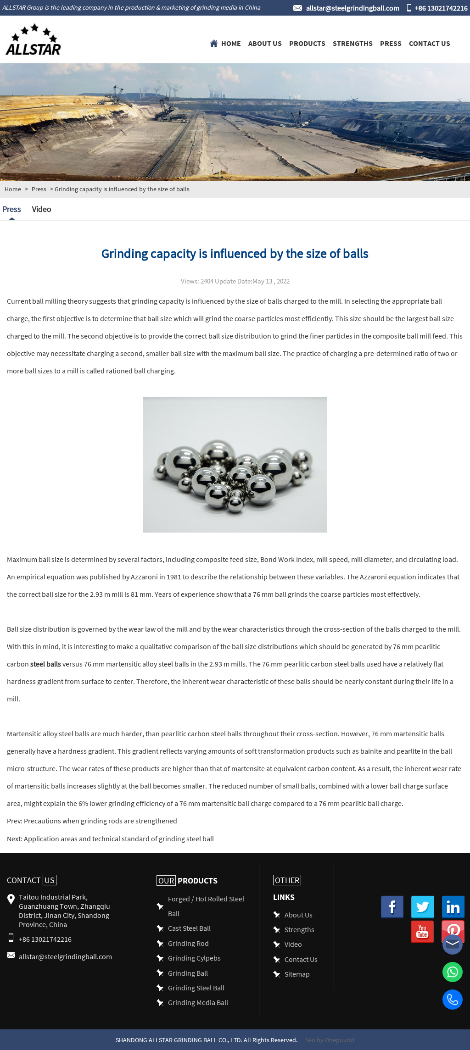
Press (391, 43)
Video (41, 209)
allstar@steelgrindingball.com (352, 7)
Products (307, 43)
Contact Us (429, 43)
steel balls (45, 663)
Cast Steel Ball (189, 927)
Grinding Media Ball (198, 1002)
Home (231, 43)
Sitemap (297, 973)
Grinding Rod (188, 943)
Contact (31, 880)
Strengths (353, 43)
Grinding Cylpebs (194, 957)
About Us (265, 43)
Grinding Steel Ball (196, 987)
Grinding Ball (188, 972)
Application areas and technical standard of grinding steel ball (118, 838)
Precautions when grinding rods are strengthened (99, 820)
